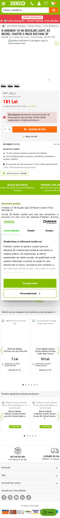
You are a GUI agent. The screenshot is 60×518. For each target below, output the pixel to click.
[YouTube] (16, 497)
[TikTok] (28, 497)
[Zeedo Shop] (18, 3)
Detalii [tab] (31, 230)
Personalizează (28, 293)
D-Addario (38, 301)
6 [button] (37, 384)
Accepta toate (30, 283)
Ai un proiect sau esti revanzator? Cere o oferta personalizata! (32, 164)
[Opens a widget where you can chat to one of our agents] (48, 512)
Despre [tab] (49, 230)
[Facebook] (4, 497)
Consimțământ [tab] (11, 230)
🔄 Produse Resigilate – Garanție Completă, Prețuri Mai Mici (30, 19)
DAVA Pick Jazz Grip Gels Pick (14, 350)
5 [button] (34, 384)
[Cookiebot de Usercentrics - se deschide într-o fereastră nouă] (43, 222)
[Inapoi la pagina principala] (3, 26)
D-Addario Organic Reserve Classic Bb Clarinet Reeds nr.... (14, 413)
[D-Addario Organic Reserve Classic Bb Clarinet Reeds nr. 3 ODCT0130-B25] (45, 405)
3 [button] (28, 384)
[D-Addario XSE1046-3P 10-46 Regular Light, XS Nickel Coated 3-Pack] (3, 86)
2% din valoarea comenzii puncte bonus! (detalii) (26, 153)
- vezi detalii (31, 106)
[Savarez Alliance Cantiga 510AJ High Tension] (45, 333)
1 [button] (23, 384)
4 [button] (31, 384)
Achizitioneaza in (16, 173)
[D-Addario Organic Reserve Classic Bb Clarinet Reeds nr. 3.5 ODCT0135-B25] (15, 405)
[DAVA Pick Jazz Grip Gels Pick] (15, 333)
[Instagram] (10, 497)
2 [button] (25, 384)
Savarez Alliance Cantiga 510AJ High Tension (45, 351)
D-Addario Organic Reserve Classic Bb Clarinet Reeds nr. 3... (45, 415)
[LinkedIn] (22, 497)
